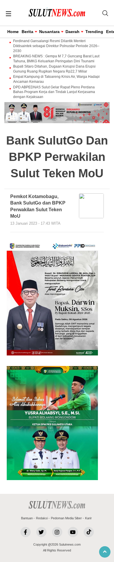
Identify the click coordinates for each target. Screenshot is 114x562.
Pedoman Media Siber (66, 518)
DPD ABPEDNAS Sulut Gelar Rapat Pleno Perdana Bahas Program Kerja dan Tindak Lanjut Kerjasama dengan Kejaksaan (54, 92)
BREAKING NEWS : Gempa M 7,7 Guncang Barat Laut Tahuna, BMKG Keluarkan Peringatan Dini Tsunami (56, 58)
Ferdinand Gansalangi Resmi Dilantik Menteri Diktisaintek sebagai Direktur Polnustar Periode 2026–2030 (56, 46)
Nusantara (49, 31)
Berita (27, 31)
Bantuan (27, 518)
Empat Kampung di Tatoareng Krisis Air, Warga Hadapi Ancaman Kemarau (56, 79)
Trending (94, 31)
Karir (88, 518)
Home (13, 31)
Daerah (72, 31)
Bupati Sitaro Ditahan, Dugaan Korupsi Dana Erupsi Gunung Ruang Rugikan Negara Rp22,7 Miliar (54, 68)
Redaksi (42, 518)
